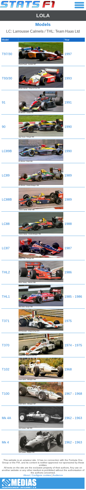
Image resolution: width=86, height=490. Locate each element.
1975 (68, 321)
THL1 (6, 296)
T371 (5, 321)
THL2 (6, 272)
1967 (68, 393)
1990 (68, 127)
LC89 (6, 175)
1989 (68, 175)
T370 (5, 345)
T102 (5, 369)
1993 (68, 78)
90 (4, 127)
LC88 (6, 224)
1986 (68, 272)
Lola (43, 15)
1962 (68, 418)
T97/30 (7, 54)
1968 (68, 369)
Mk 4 (5, 442)
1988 (68, 224)
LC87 (6, 248)
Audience (58, 475)
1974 (68, 345)
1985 (68, 296)
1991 (68, 102)
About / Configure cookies (37, 475)
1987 (68, 248)
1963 (78, 418)
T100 (5, 393)
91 (4, 102)
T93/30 (7, 78)
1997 (68, 54)
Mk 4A (6, 418)
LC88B (7, 199)
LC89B (7, 151)
